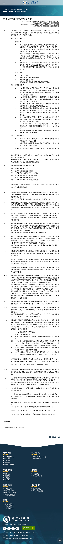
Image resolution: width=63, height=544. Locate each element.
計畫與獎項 (36, 474)
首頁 (6, 9)
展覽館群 (7, 462)
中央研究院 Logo (30, 2)
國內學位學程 (37, 458)
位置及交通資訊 (9, 457)
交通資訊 (5, 524)
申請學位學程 (36, 453)
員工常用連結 (7, 485)
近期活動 (7, 458)
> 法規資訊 (18, 9)
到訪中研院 (7, 453)
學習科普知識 (7, 470)
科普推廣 (7, 474)
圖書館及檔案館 (9, 465)
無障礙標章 (28, 528)
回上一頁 (56, 437)
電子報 (5, 500)
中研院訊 (7, 478)
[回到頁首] (60, 540)
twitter (9, 529)
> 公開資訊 (11, 9)
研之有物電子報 (9, 504)
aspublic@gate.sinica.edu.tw (22, 538)
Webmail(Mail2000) (10, 493)
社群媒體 (23, 524)
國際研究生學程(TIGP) (39, 457)
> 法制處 (25, 9)
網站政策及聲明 (14, 524)
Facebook (5, 529)
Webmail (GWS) (9, 491)
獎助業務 (34, 470)
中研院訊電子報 (9, 508)
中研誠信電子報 (9, 506)
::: (0, 449)
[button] (4, 2)
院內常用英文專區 (38, 491)
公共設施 (7, 461)
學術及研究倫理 (37, 476)
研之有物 (7, 476)
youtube (17, 529)
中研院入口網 (8, 489)
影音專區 (7, 480)
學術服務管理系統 (9, 495)
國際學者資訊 (36, 485)
